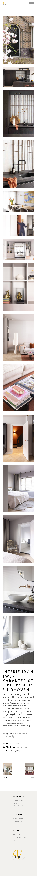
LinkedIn (18, 822)
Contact (18, 806)
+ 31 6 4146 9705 (18, 837)
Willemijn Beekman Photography (16, 735)
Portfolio (18, 800)
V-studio (18, 803)
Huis (11, 750)
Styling (17, 750)
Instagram (18, 819)
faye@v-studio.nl (18, 840)
